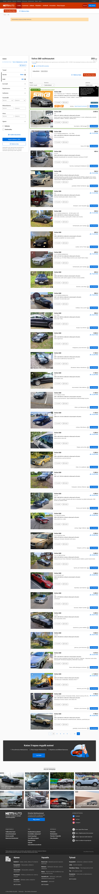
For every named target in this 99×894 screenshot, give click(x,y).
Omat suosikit (10, 836)
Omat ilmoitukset (11, 834)
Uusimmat (25, 5)
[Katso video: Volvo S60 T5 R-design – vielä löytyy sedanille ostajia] (12, 781)
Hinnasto (52, 832)
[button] (36, 84)
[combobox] (14, 74)
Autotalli (4, 1)
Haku (19, 5)
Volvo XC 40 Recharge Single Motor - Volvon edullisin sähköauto (37, 799)
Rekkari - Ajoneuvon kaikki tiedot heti (83, 836)
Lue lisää (38, 755)
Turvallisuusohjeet (33, 838)
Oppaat (30, 842)
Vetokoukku (8, 129)
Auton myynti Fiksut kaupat (81, 829)
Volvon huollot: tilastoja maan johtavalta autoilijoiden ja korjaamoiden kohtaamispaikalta (62, 799)
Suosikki (58, 102)
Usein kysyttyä (32, 836)
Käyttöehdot (31, 840)
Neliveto (7, 126)
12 (74, 733)
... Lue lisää (33, 63)
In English (94, 1)
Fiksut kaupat (61, 5)
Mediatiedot (53, 834)
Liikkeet (32, 5)
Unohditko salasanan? (34, 834)
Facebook (78, 816)
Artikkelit (45, 5)
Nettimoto (9, 1)
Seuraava (78, 733)
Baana (40, 1)
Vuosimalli (5, 97)
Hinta (4, 113)
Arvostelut (52, 5)
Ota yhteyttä (93, 106)
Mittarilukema (6, 105)
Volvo (5, 14)
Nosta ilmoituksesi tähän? (48, 89)
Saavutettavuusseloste (34, 844)
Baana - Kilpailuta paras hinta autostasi (84, 833)
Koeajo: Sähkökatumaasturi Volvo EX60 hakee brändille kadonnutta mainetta (62, 781)
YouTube (78, 819)
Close (97, 88)
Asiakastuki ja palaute (34, 832)
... (70, 733)
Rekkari (36, 1)
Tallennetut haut (10, 832)
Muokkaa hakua (11, 11)
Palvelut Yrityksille (55, 836)
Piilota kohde (32, 132)
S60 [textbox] (24, 79)
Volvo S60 (64, 98)
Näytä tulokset (14, 139)
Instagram (78, 822)
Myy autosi (92, 5)
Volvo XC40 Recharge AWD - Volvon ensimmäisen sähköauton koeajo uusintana (12, 799)
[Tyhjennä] (25, 74)
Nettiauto (8, 5)
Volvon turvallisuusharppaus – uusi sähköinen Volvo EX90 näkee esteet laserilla (87, 799)
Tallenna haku (25, 11)
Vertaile (66, 102)
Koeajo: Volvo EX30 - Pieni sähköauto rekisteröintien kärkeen (87, 781)
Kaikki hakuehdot (15, 134)
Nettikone (19, 1)
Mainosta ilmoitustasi (12, 838)
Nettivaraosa (24, 1)
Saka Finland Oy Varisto (80, 106)
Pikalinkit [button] (38, 5)
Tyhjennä (23, 65)
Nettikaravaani (31, 1)
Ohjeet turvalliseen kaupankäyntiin (83, 840)
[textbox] (13, 74)
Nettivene (14, 1)
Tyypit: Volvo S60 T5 (37, 781)
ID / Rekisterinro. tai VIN (20, 62)
